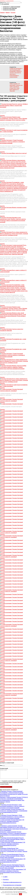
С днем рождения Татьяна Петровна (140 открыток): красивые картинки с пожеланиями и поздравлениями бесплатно (13, 810)
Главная (2, 12)
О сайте (5, 876)
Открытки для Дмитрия (10, 8)
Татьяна (13, 12)
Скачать (2, 115)
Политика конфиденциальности (12, 882)
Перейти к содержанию (7, 1)
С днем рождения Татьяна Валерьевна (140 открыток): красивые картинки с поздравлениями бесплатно (12, 860)
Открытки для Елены (9, 9)
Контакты (6, 879)
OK (20, 894)
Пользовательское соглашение (12, 885)
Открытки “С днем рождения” (11, 6)
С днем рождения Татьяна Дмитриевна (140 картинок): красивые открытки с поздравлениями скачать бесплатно (13, 871)
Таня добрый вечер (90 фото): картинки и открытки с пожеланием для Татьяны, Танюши (13, 850)
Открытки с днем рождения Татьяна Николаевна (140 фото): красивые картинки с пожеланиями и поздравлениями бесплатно (13, 833)
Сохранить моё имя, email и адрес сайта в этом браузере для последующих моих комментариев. (13, 782)
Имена (7, 12)
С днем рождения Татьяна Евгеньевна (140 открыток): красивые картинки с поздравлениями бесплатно (12, 844)
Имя (1, 765)
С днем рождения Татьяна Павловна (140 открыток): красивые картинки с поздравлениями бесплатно (12, 821)
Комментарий (4, 768)
